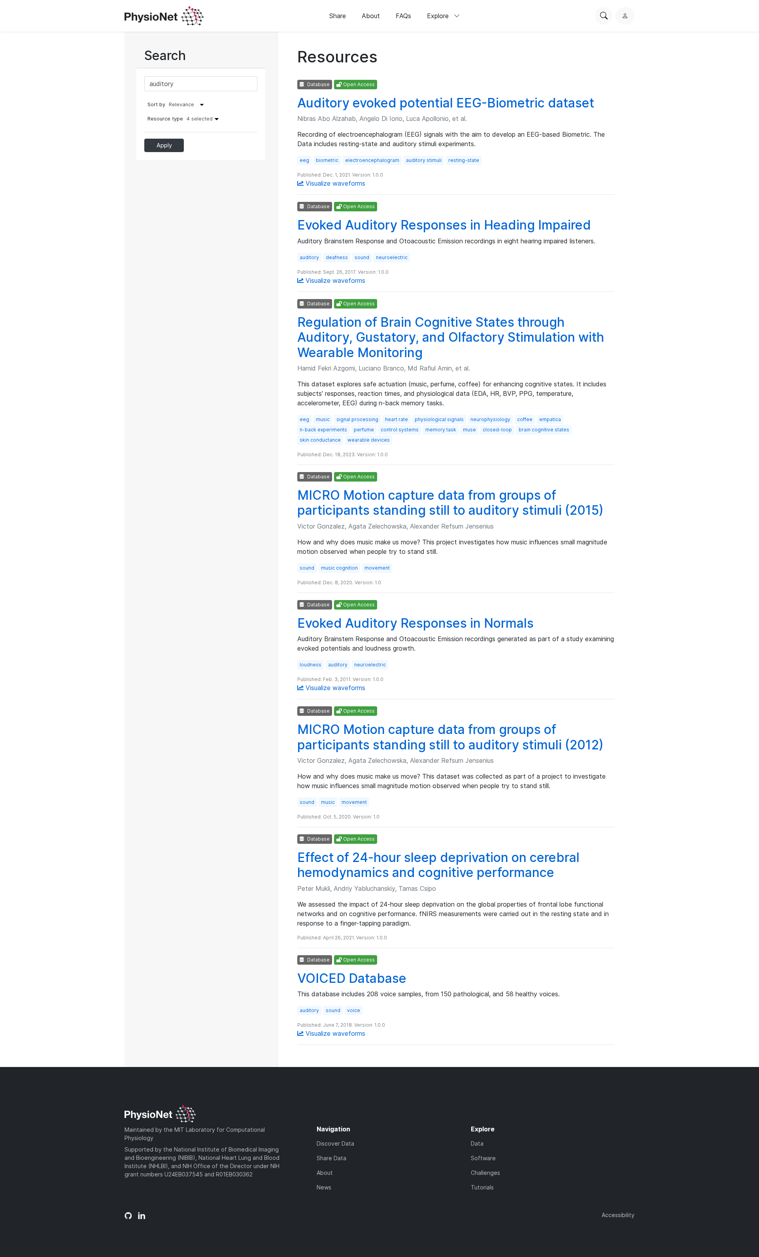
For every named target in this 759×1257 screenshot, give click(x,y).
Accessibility (618, 1215)
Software (483, 1158)
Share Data (331, 1158)
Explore (439, 16)
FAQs (403, 16)
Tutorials (482, 1187)
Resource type (180, 119)
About (371, 16)
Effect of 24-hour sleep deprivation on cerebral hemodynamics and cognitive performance (438, 865)
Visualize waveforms (334, 183)
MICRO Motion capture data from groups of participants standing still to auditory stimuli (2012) (450, 737)
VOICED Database (351, 978)
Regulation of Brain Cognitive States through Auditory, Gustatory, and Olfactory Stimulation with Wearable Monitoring (450, 337)
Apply (164, 145)
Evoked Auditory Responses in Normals (415, 623)
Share (337, 16)
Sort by (156, 104)
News (324, 1187)
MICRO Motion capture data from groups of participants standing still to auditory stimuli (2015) (450, 502)
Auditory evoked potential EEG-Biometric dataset (445, 103)
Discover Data (335, 1143)
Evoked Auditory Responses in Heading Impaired (444, 225)
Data (477, 1143)
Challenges (485, 1172)
